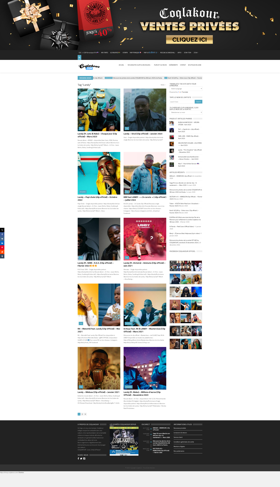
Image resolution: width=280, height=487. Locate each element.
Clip (155, 78)
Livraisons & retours (180, 432)
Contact (183, 65)
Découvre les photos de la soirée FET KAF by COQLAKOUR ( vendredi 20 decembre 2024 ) (184, 241)
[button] (175, 265)
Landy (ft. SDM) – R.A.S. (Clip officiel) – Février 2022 (96, 264)
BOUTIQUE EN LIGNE (194, 65)
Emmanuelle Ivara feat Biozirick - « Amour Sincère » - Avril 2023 (189, 158)
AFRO (179, 52)
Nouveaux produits (180, 428)
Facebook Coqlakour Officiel (182, 251)
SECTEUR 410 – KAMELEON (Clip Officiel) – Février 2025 (161, 450)
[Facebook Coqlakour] (79, 459)
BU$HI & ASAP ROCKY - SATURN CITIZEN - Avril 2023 (188, 123)
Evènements (97, 78)
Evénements (173, 65)
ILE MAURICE (114, 52)
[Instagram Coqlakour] (84, 459)
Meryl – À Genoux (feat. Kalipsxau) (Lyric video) (185, 233)
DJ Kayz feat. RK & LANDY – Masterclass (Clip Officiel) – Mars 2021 (144, 330)
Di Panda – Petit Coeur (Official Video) (182, 226)
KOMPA (125, 52)
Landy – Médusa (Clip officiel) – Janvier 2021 (98, 392)
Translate (185, 92)
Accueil (121, 65)
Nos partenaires (179, 451)
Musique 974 (200, 78)
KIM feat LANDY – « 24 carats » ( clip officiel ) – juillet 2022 (145, 198)
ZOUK (196, 52)
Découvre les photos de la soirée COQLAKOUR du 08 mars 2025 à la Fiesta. (126, 78)
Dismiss (21, 472)
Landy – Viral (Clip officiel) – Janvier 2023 (143, 133)
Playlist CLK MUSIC (160, 65)
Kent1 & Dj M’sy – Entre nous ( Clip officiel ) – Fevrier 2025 (176, 78)
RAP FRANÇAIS (134, 52)
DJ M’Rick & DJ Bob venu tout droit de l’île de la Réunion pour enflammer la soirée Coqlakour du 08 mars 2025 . (185, 219)
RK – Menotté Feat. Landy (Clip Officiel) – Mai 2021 (99, 330)
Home (162, 85)
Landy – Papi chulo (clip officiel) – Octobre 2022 (97, 198)
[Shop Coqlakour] (140, 25)
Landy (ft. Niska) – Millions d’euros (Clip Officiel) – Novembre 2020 (142, 393)
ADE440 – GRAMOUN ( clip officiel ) (181, 176)
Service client (178, 437)
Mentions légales (179, 446)
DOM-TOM (187, 52)
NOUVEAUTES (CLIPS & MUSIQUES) (139, 65)
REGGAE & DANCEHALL (167, 52)
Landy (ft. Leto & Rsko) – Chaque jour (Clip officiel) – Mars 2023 (97, 135)
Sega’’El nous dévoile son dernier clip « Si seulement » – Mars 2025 (183, 184)
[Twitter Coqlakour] (81, 459)
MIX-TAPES (104, 52)
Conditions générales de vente (184, 442)
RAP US (146, 52)
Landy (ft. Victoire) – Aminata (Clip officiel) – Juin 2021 (144, 264)
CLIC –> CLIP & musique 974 (88, 52)
